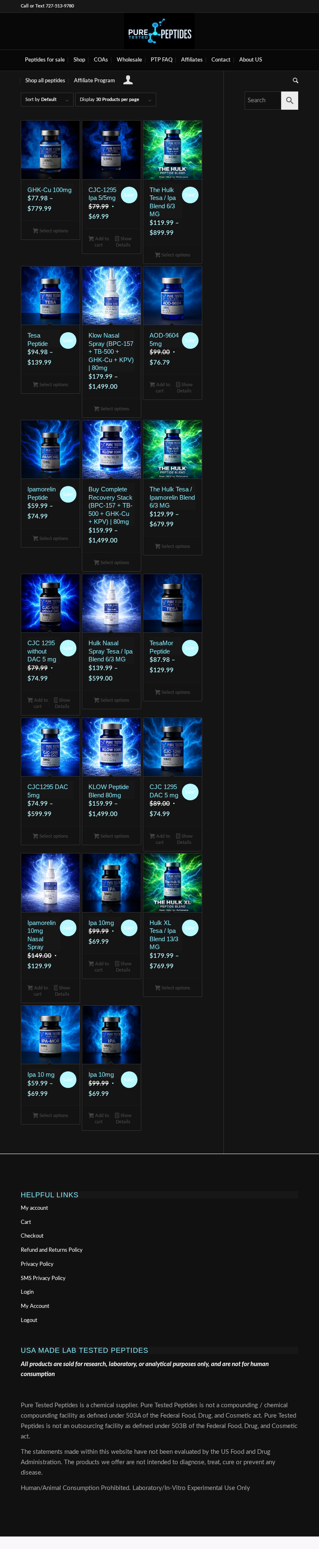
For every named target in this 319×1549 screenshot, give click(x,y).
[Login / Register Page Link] (128, 82)
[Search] (293, 81)
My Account (35, 1306)
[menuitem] (45, 60)
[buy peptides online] (159, 31)
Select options (53, 231)
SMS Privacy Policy (43, 1278)
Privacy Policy (37, 1264)
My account (34, 1208)
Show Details (123, 242)
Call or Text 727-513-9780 (47, 6)
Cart (26, 1222)
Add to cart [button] (101, 242)
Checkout (32, 1236)
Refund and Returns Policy (52, 1250)
